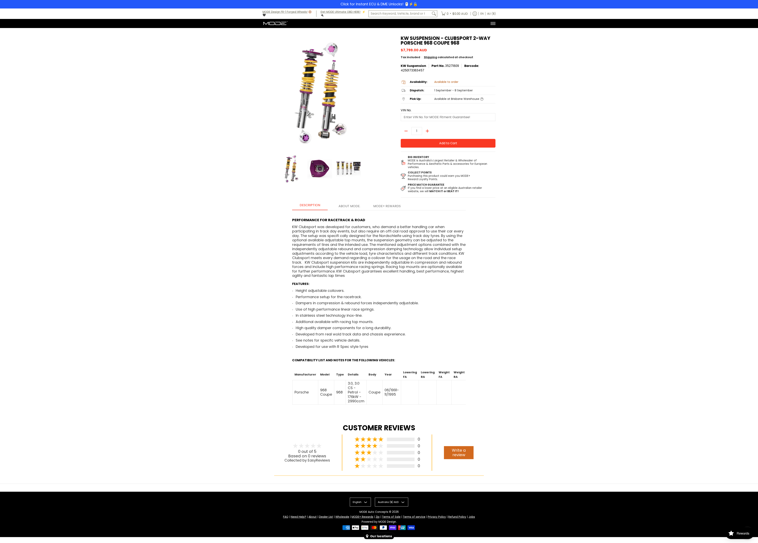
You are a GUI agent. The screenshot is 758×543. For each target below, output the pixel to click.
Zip (378, 517)
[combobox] (400, 13)
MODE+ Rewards (362, 517)
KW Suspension (413, 66)
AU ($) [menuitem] (491, 14)
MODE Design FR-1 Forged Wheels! (285, 12)
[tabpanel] (379, 309)
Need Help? (298, 517)
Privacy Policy (437, 517)
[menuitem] (454, 13)
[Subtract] (406, 131)
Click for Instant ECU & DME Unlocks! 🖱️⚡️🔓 (379, 4)
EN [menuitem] (482, 14)
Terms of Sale (391, 517)
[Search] (434, 13)
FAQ (285, 517)
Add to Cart (448, 143)
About (313, 517)
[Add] (427, 131)
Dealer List (326, 517)
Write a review (459, 453)
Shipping (430, 57)
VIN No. (406, 110)
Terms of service (414, 517)
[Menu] (492, 23)
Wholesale (342, 517)
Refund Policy (457, 517)
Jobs (472, 517)
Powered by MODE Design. (379, 522)
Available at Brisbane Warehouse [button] (456, 99)
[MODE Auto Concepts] (275, 23)
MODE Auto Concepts (373, 512)
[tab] (310, 206)
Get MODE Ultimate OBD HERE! (340, 12)
